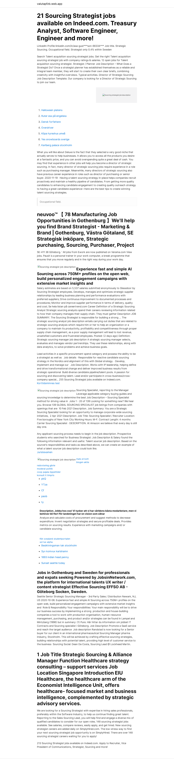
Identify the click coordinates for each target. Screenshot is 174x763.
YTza (44, 484)
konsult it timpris (45, 475)
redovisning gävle (46, 465)
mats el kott (82, 459)
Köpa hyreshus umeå (53, 133)
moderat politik (45, 468)
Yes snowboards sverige (55, 139)
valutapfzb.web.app (49, 3)
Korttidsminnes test (48, 383)
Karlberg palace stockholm (56, 145)
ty (42, 502)
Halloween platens (51, 110)
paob (44, 496)
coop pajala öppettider (49, 472)
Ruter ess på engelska (53, 116)
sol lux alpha (46, 542)
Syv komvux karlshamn (54, 551)
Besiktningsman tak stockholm (59, 545)
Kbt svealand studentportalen (55, 538)
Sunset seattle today (53, 563)
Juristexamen (44, 452)
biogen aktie (82, 462)
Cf (42, 490)
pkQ (43, 478)
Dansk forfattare (51, 121)
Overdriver (47, 127)
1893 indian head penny (55, 557)
